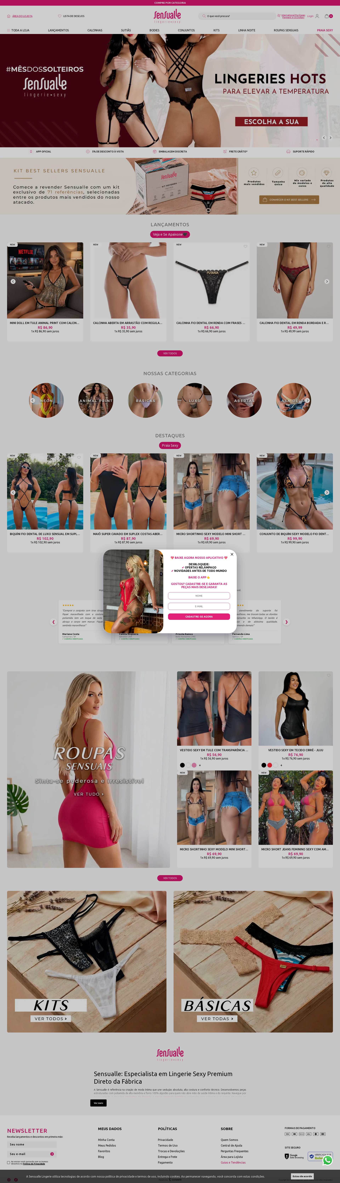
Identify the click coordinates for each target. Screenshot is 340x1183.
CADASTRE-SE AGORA (199, 616)
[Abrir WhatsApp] (327, 1160)
